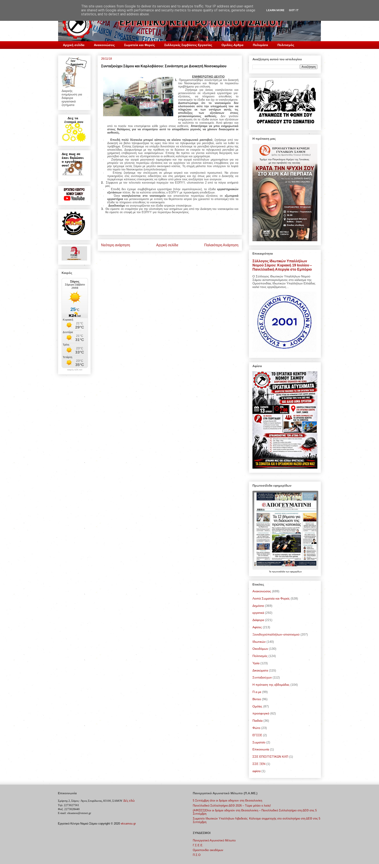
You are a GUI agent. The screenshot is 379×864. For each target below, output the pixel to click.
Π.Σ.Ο (196, 855)
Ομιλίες (257, 706)
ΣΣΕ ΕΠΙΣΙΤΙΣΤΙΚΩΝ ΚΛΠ (270, 756)
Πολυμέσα (260, 45)
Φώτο (256, 728)
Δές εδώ (129, 800)
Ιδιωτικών (259, 641)
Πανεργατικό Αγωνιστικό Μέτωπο (214, 840)
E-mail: (62, 813)
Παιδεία (257, 720)
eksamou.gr (128, 823)
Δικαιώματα (260, 670)
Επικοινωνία (260, 749)
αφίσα (256, 771)
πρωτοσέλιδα (279, 571)
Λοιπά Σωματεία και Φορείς (271, 598)
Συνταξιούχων (262, 677)
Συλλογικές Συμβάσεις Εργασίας (188, 45)
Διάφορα (258, 620)
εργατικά (258, 612)
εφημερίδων (296, 571)
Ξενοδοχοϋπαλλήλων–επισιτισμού (276, 634)
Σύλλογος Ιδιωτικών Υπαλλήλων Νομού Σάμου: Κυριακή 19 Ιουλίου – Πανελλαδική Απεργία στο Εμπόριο (282, 265)
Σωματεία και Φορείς (139, 45)
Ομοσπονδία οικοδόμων (208, 850)
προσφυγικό (260, 713)
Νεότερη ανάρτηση (115, 245)
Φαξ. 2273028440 (69, 809)
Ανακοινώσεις (104, 45)
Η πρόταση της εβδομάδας (271, 684)
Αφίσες (257, 627)
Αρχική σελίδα (73, 45)
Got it (294, 10)
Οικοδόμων (260, 648)
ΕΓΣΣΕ (257, 735)
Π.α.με (256, 692)
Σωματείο (258, 742)
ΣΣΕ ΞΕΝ (258, 764)
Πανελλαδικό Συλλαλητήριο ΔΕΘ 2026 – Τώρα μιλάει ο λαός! (232, 805)
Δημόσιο (258, 605)
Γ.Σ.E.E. (198, 845)
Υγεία (255, 663)
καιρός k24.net (74, 370)
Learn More (275, 10)
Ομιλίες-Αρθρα (232, 45)
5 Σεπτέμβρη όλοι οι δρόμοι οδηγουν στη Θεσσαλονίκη (227, 800)
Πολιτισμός (285, 45)
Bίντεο (256, 699)
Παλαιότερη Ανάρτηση (221, 245)
